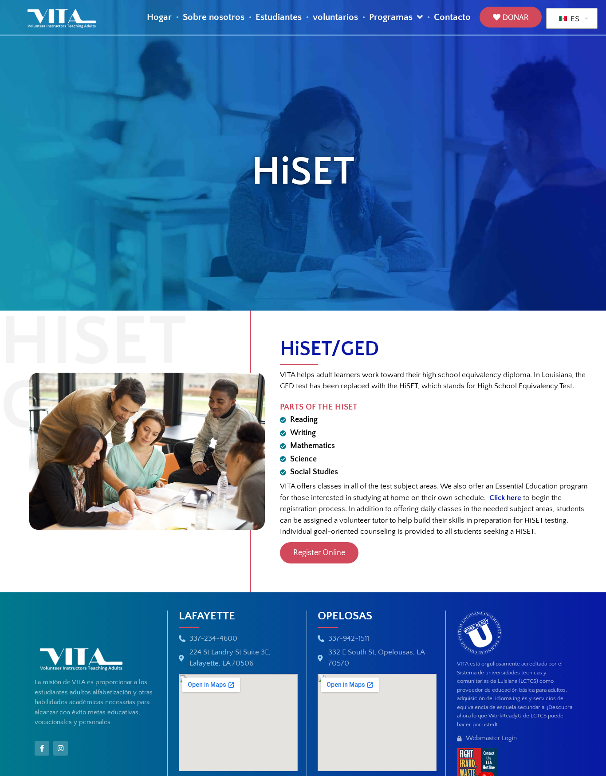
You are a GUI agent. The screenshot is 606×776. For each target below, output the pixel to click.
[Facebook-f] (42, 748)
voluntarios (335, 17)
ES (573, 18)
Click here (505, 498)
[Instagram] (60, 748)
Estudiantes (279, 17)
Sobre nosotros (213, 17)
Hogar (159, 17)
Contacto (452, 17)
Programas (391, 17)
